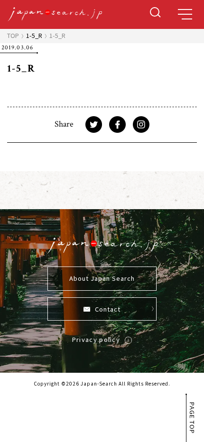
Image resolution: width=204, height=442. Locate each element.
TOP (13, 35)
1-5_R (34, 35)
